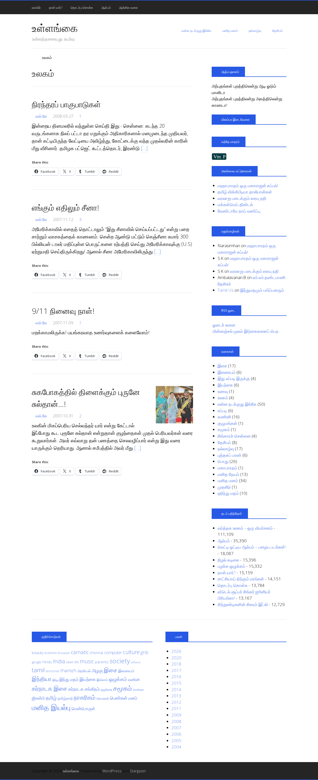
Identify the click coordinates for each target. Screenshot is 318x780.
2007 (176, 727)
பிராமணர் (102, 698)
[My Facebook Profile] (283, 771)
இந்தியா (41, 679)
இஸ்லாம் (102, 679)
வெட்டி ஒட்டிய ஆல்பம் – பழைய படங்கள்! (252, 547)
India (59, 661)
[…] (144, 148)
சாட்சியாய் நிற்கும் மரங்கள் (241, 579)
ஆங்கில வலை (128, 7)
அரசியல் (84, 670)
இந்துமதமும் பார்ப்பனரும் (262, 290)
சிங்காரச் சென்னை (234, 436)
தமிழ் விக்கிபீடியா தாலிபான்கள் (245, 192)
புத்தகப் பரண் (229, 455)
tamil (38, 670)
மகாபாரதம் (227, 468)
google (36, 662)
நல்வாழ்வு (255, 30)
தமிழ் (51, 697)
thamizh (68, 670)
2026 (176, 651)
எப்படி (222, 410)
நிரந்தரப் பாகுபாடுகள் (66, 104)
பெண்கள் (118, 698)
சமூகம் (224, 429)
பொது (223, 461)
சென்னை (138, 689)
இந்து (55, 680)
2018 (176, 664)
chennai (96, 652)
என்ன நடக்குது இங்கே (196, 30)
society (120, 660)
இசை (222, 366)
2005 (176, 740)
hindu (47, 661)
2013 (176, 696)
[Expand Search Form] (289, 7)
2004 (176, 747)
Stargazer (138, 770)
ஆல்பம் (106, 7)
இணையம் (227, 372)
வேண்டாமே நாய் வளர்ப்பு (239, 211)
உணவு (223, 391)
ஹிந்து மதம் (228, 493)
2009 (176, 715)
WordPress (111, 770)
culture (131, 652)
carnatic (80, 652)
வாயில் (36, 7)
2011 (176, 708)
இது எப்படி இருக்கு (234, 378)
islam (70, 662)
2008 (176, 721)
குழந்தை (106, 689)
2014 (176, 689)
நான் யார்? (55, 7)
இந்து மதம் (69, 679)
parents (102, 661)
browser (64, 653)
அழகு (97, 670)
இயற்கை (225, 385)
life (77, 662)
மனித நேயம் (228, 474)
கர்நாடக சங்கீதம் (84, 689)
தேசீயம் (277, 30)
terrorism (52, 671)
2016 (176, 676)
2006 (176, 734)
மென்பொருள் (83, 708)
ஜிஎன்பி (38, 698)
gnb (144, 652)
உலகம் (223, 397)
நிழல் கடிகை (228, 560)
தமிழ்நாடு (65, 698)
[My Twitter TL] (277, 771)
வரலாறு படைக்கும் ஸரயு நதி (242, 198)
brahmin (50, 653)
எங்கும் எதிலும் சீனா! (65, 207)
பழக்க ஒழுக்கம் (231, 566)
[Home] (34, 57)
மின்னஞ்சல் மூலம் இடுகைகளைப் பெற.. (246, 331)
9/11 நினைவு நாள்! (63, 310)
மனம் (132, 698)
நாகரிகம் (84, 697)
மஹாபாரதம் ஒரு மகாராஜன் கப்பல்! (248, 185)
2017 (176, 670)
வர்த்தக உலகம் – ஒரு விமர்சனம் (245, 528)
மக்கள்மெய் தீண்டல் (235, 204)
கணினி (224, 417)
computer (113, 652)
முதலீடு (224, 487)
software (136, 662)
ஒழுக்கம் (118, 678)
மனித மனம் (230, 30)
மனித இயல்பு (51, 707)
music (87, 661)
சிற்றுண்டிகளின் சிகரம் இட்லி (243, 604)
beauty (37, 652)
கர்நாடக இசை (49, 688)
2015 (176, 683)
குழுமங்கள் (227, 423)
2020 (176, 658)
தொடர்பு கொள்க (82, 7)
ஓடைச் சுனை (224, 325)
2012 (176, 702)
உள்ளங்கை (55, 28)
